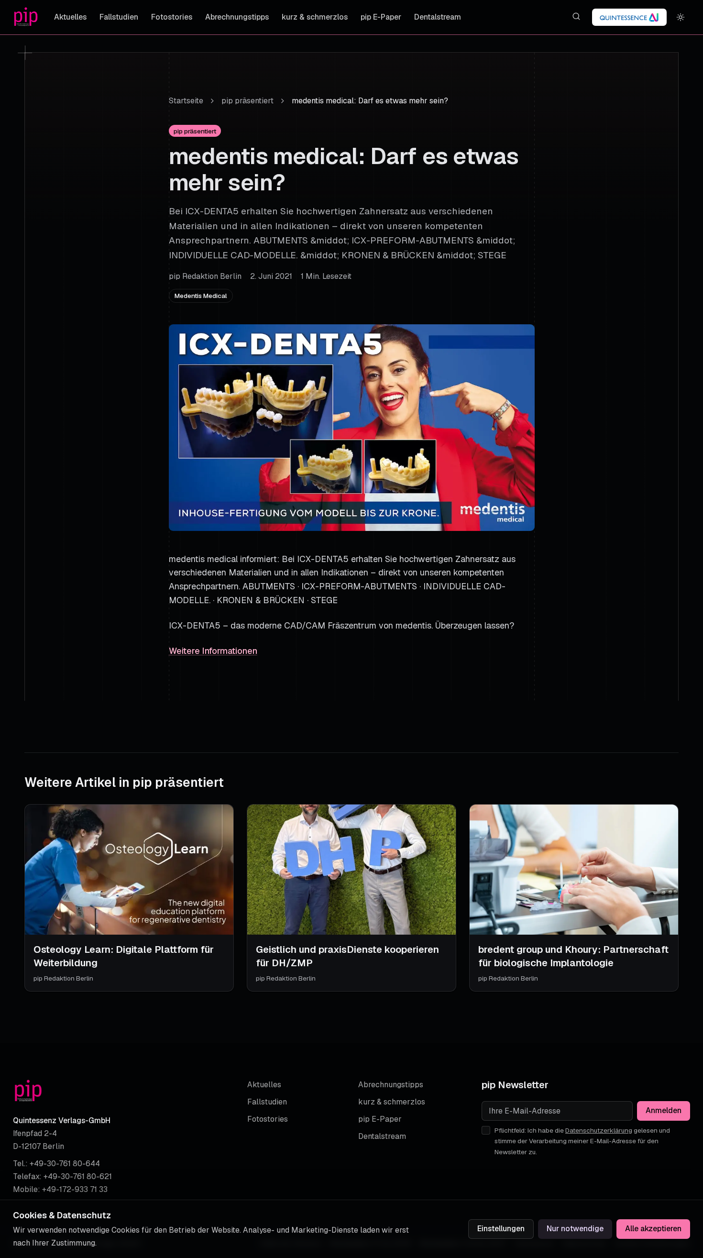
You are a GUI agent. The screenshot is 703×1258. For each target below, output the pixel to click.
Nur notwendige (575, 1229)
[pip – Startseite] (26, 17)
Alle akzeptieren (653, 1229)
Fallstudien (118, 17)
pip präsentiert (247, 101)
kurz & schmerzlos (315, 17)
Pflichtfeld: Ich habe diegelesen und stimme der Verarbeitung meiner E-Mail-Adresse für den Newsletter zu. (582, 1141)
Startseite (186, 101)
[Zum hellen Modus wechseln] (681, 17)
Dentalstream (437, 17)
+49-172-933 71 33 (75, 1189)
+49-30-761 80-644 (65, 1164)
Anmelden (663, 1110)
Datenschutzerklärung (598, 1130)
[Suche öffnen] (576, 16)
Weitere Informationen (213, 650)
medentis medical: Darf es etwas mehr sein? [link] (370, 101)
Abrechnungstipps (237, 17)
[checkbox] (486, 1130)
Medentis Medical (201, 295)
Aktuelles (70, 17)
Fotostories (171, 17)
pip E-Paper (381, 17)
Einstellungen (501, 1229)
